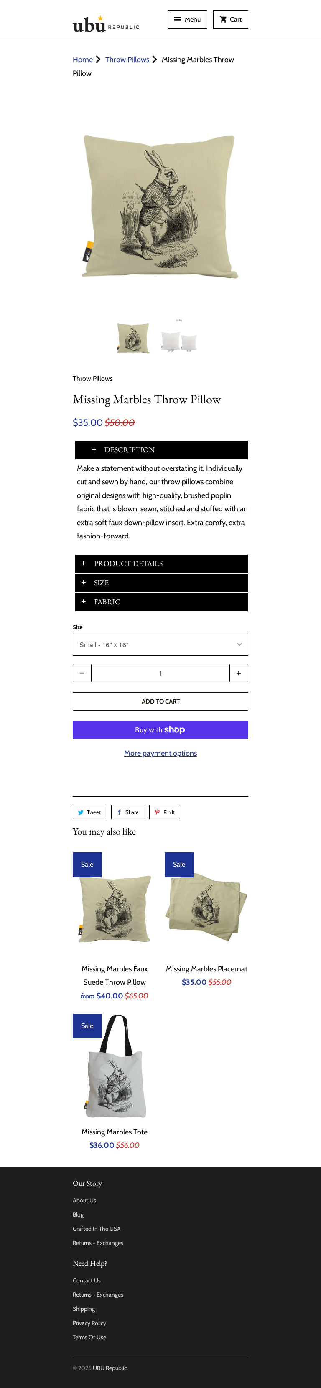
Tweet (94, 812)
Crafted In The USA (97, 1228)
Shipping (84, 1309)
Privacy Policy (89, 1323)
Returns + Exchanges (98, 1243)
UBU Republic (110, 1368)
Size (78, 627)
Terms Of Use (89, 1337)
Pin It (169, 812)
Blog (78, 1214)
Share (132, 812)
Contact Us (87, 1280)
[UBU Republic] (106, 22)
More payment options (160, 753)
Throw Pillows (93, 378)
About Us (84, 1200)
